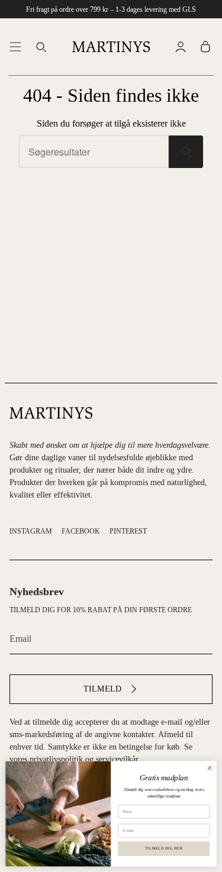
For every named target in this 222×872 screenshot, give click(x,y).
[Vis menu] (15, 46)
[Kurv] (205, 46)
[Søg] (186, 151)
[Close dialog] (209, 768)
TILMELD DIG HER (164, 849)
